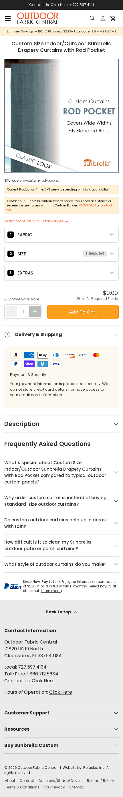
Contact (26, 780)
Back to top (59, 612)
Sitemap (76, 787)
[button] (114, 18)
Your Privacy (54, 787)
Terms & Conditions (22, 787)
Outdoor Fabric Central (37, 767)
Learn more (51, 590)
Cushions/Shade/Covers (60, 780)
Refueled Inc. (94, 767)
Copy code (94, 31)
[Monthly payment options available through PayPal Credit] (12, 586)
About (10, 780)
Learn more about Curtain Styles (34, 221)
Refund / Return (100, 780)
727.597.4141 (83, 4)
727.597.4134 (87, 205)
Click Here (59, 4)
